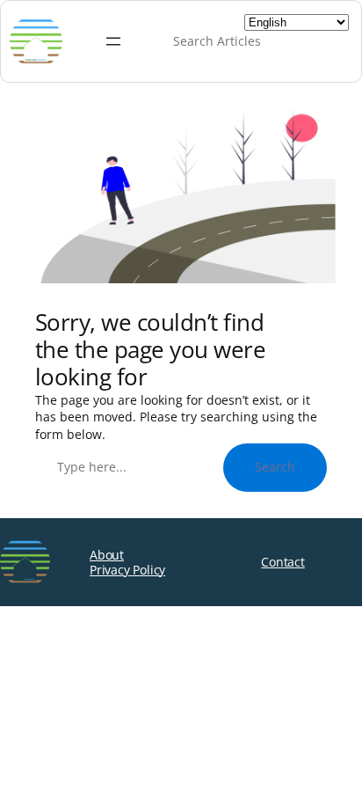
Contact (283, 561)
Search (275, 466)
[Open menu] (113, 41)
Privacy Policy (127, 569)
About (107, 554)
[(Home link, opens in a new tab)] (25, 562)
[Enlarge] (313, 132)
